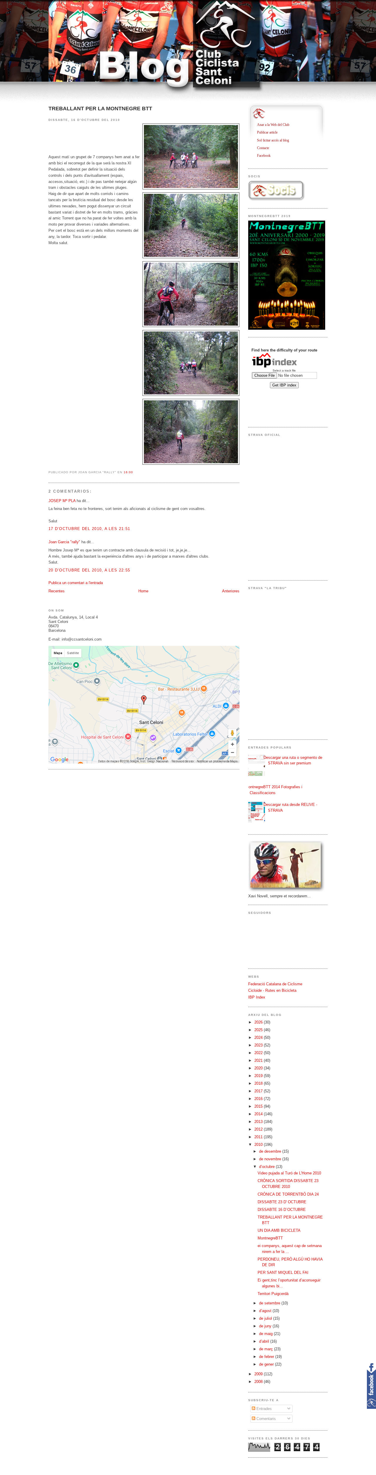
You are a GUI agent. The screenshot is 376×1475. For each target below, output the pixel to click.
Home (143, 591)
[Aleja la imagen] (232, 752)
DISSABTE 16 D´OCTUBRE (282, 1209)
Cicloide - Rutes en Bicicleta (272, 990)
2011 (259, 1137)
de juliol (266, 1318)
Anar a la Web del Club (275, 125)
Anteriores (230, 591)
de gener (267, 1364)
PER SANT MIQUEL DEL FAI (283, 1272)
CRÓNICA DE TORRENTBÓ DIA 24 (288, 1194)
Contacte (265, 148)
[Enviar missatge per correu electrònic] (134, 472)
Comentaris (265, 1418)
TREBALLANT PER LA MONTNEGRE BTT (100, 108)
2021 (259, 1060)
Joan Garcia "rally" (64, 542)
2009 (259, 1374)
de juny (266, 1326)
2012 (259, 1129)
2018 (259, 1083)
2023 (259, 1045)
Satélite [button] (73, 653)
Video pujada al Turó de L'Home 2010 (289, 1173)
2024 (259, 1037)
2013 (259, 1121)
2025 (259, 1030)
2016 (259, 1098)
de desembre (270, 1151)
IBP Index (256, 997)
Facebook (266, 156)
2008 (259, 1381)
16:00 (128, 472)
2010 (259, 1144)
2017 (259, 1091)
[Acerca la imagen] (232, 744)
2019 (259, 1076)
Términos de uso (183, 761)
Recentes (56, 591)
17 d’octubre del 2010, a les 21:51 (89, 528)
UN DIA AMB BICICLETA (279, 1230)
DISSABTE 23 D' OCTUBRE (282, 1202)
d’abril (264, 1341)
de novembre (270, 1159)
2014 (259, 1114)
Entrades (263, 1408)
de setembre (270, 1303)
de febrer (267, 1356)
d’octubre (267, 1166)
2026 (259, 1022)
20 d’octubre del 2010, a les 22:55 (89, 570)
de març (266, 1349)
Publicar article (269, 132)
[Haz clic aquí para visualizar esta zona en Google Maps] (59, 760)
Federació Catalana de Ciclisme (275, 984)
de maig (266, 1333)
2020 (259, 1068)
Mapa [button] (58, 653)
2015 (259, 1106)
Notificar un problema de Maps (217, 761)
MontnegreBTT (270, 1238)
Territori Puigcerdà (273, 1293)
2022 (259, 1053)
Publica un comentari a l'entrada (75, 583)
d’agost (266, 1311)
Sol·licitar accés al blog (275, 140)
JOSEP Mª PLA (61, 501)
